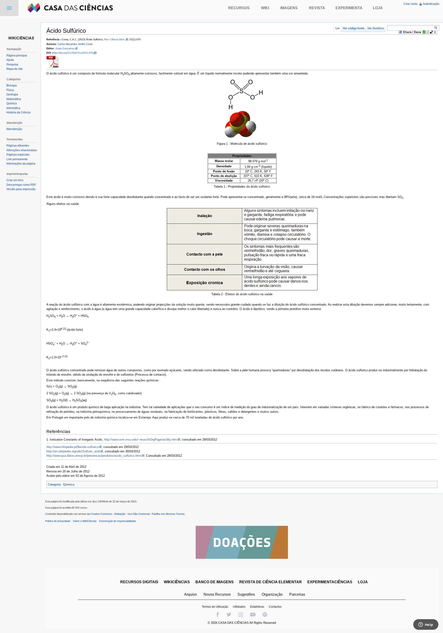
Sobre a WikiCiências (85, 521)
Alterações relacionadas (21, 150)
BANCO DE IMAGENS (214, 582)
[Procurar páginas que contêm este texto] (436, 27)
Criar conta (410, 4)
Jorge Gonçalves (65, 48)
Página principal (16, 55)
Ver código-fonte (353, 28)
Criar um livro (14, 180)
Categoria (54, 484)
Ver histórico (375, 28)
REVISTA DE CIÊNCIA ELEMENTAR (270, 582)
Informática (13, 108)
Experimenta (348, 8)
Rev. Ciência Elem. (114, 39)
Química (68, 484)
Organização (272, 594)
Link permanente (17, 159)
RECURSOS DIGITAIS (139, 582)
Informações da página (20, 163)
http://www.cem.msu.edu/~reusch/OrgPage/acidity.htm (140, 439)
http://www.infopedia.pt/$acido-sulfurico (72, 447)
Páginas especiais (18, 154)
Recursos (239, 8)
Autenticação (431, 4)
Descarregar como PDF (21, 184)
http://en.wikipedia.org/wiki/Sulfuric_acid (73, 451)
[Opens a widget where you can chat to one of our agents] (425, 625)
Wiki (265, 8)
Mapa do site (14, 69)
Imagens (289, 8)
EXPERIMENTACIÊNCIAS (329, 582)
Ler (337, 28)
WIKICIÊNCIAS (177, 582)
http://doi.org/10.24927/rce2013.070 (73, 52)
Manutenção (14, 129)
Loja (378, 8)
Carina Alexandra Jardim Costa (75, 44)
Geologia (12, 94)
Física (10, 90)
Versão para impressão (21, 189)
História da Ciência (18, 112)
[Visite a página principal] (20, 37)
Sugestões (246, 594)
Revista (317, 8)
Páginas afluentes (17, 145)
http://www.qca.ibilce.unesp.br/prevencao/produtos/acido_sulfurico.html (93, 455)
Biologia (11, 85)
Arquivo (190, 594)
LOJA (363, 582)
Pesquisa (12, 64)
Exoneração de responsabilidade (117, 521)
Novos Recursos (217, 594)
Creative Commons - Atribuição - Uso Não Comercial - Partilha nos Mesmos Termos (137, 513)
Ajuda (10, 60)
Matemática (13, 99)
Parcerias (297, 594)
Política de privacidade (57, 521)
